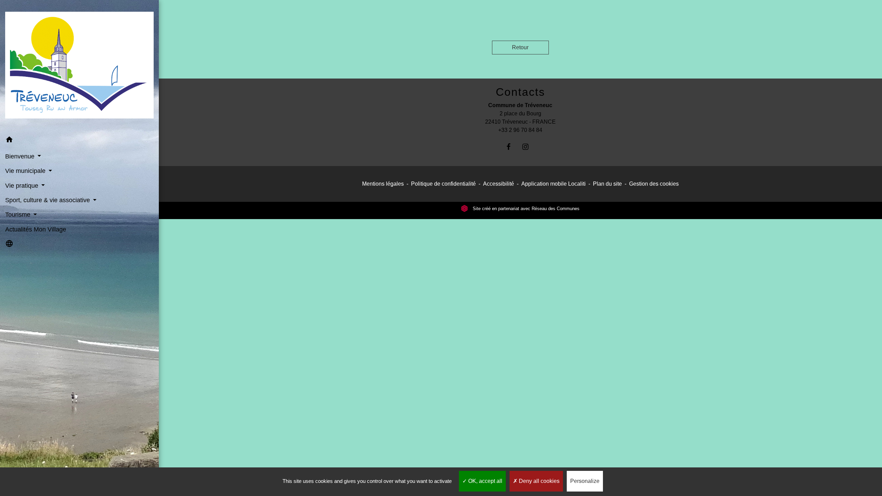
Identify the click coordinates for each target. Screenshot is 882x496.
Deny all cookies (538, 481)
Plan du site (607, 184)
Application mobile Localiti (553, 184)
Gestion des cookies (654, 184)
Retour (520, 47)
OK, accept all (484, 481)
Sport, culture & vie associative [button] (48, 200)
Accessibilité (498, 184)
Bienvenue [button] (20, 156)
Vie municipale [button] (26, 170)
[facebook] (511, 146)
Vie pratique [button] (22, 185)
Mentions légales (383, 184)
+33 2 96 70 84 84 (520, 130)
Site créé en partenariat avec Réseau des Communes (525, 208)
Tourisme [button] (18, 214)
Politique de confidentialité (443, 184)
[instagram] (528, 146)
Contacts (520, 92)
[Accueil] (79, 66)
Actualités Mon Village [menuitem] (35, 229)
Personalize (584, 481)
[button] (79, 141)
